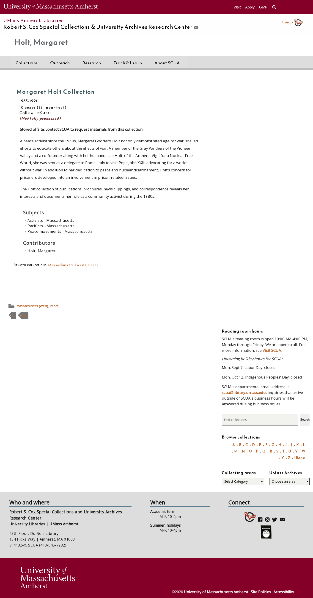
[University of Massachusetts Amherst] (87, 578)
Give (263, 7)
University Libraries (27, 523)
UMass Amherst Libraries (33, 20)
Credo (287, 22)
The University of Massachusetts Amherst (51, 6)
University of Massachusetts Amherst (216, 591)
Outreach (60, 63)
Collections (27, 63)
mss (24, 316)
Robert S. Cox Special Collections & (97, 27)
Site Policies (261, 591)
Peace (93, 264)
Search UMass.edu (274, 7)
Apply (250, 7)
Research (91, 63)
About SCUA (167, 63)
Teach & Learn (127, 63)
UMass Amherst (63, 523)
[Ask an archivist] (195, 27)
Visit (237, 7)
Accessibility (284, 591)
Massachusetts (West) (67, 264)
